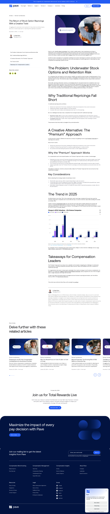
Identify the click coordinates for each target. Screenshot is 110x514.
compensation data (61, 203)
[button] (30, 6)
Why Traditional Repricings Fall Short (18, 55)
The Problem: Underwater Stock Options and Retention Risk (24, 52)
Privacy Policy (85, 456)
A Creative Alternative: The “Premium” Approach (21, 58)
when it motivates (63, 51)
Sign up (97, 452)
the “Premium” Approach (91, 138)
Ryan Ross (17, 35)
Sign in (87, 6)
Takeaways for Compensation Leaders (19, 64)
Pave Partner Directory (63, 276)
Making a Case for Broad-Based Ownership (70, 271)
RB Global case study (68, 249)
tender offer (86, 85)
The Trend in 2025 (14, 61)
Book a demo (96, 6)
